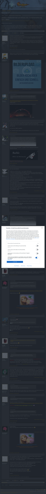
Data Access (23, 265)
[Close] (42, 228)
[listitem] (23, 243)
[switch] (36, 246)
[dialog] (23, 247)
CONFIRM (15, 261)
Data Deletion (16, 265)
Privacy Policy (29, 265)
